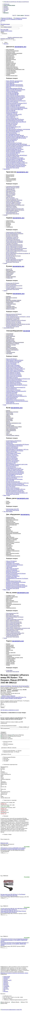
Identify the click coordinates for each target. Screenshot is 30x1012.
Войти (2, 24)
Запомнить (4, 33)
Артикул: (3, 694)
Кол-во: (2, 704)
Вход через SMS (4, 29)
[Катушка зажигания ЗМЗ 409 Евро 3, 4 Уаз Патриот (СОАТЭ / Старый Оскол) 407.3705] (9, 893)
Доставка (5, 10)
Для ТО (14, 15)
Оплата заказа (6, 976)
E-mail (2, 25)
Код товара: (3, 692)
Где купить (6, 9)
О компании (6, 986)
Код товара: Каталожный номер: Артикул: (14, 690)
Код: (2, 845)
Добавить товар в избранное (8, 695)
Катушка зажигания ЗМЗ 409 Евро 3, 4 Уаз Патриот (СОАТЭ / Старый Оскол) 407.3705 (13, 895)
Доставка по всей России (22, 1)
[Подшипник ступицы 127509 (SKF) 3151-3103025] (13, 847)
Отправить (3, 732)
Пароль (2, 26)
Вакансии (5, 984)
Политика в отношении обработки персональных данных (14, 972)
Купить (2, 707)
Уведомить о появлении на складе (10, 710)
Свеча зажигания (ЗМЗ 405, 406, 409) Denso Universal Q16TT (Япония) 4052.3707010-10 (13, 911)
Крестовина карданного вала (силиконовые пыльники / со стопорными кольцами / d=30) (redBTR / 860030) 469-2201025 (14, 944)
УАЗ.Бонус (5, 7)
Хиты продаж (15, 167)
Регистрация (7, 24)
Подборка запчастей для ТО (7, 38)
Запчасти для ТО (7, 980)
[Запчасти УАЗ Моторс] (6, 18)
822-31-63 (5, 19)
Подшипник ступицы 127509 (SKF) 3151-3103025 (12, 849)
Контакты (27, 15)
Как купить (6, 988)
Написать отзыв (4, 843)
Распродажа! (9, 167)
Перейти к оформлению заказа (15, 37)
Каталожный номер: (5, 693)
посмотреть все (20, 46)
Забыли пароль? (8, 26)
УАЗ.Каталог (6, 4)
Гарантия (5, 981)
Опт (4, 11)
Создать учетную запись (6, 30)
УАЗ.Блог (5, 6)
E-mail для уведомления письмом (8, 725)
